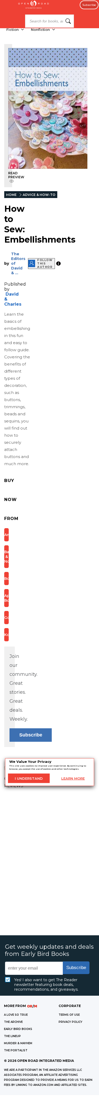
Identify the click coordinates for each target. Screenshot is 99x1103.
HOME (11, 195)
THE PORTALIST (15, 1050)
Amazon (6, 534)
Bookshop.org (6, 578)
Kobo (6, 634)
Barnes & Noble (6, 557)
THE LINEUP (12, 1036)
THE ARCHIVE (13, 1022)
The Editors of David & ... (18, 263)
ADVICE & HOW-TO (39, 195)
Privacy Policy (70, 1022)
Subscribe (89, 5)
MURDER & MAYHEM (18, 1043)
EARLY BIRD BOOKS (18, 1029)
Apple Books (6, 598)
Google (6, 617)
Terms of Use (69, 1015)
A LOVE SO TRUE (16, 1015)
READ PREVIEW (16, 175)
